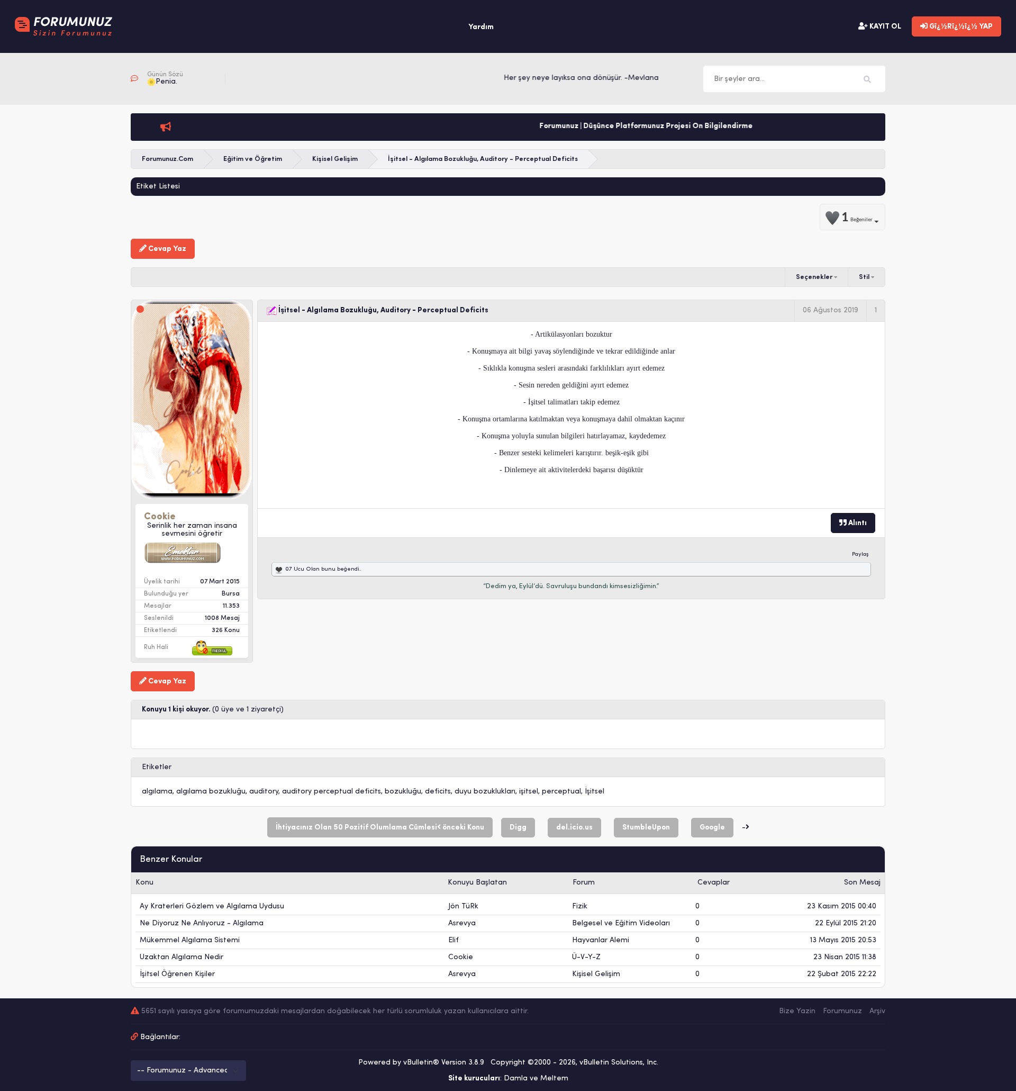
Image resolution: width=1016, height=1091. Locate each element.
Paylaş (860, 554)
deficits (438, 792)
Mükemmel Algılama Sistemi (190, 940)
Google (712, 828)
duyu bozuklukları (485, 792)
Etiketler (156, 767)
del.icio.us (574, 828)
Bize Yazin (797, 1011)
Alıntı (857, 523)
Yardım (481, 27)
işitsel (528, 792)
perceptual (561, 792)
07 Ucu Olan (302, 569)
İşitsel (594, 792)
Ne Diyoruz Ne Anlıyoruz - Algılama (202, 923)
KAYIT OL (884, 27)
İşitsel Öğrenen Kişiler (177, 974)
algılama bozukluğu (211, 792)
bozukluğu (403, 792)
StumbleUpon (646, 828)
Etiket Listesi (158, 187)
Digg (518, 828)
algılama (157, 792)
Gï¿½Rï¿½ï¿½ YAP (960, 27)
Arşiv (877, 1011)
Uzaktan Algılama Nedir (181, 957)
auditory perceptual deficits (331, 792)
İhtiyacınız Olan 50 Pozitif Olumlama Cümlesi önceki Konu (380, 828)
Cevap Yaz (166, 249)
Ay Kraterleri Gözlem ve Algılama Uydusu (212, 906)
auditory (263, 792)
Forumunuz (842, 1011)
